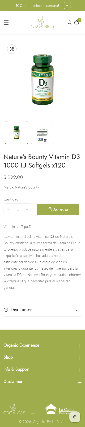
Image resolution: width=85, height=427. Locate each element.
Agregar (60, 209)
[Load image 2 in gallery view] (42, 133)
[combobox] (42, 262)
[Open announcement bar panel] (67, 5)
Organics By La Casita (49, 421)
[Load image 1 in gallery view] (16, 133)
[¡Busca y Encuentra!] (70, 22)
